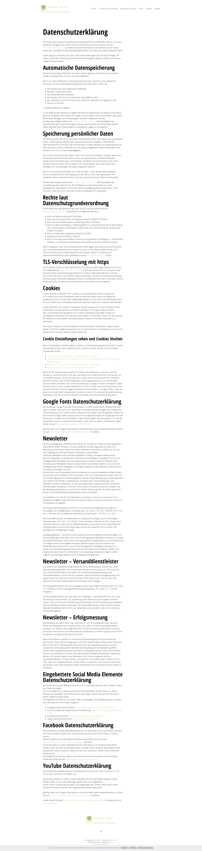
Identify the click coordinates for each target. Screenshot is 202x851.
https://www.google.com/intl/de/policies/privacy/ (69, 432)
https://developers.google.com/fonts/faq (72, 424)
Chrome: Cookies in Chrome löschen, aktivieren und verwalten (74, 364)
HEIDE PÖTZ (113, 840)
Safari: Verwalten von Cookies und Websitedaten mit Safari (72, 356)
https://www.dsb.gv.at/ (96, 255)
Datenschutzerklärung (145, 848)
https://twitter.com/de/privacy (85, 719)
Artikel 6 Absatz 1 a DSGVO (85, 182)
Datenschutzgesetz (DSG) (53, 47)
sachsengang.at (49, 803)
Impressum (96, 844)
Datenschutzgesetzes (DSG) (54, 211)
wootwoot (111, 842)
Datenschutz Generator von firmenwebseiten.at (83, 800)
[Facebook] (101, 831)
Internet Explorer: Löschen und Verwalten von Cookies (70, 367)
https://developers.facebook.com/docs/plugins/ (63, 742)
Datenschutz (105, 844)
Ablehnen (133, 848)
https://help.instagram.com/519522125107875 (95, 707)
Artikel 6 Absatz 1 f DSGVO (84, 121)
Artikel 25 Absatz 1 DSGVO (70, 270)
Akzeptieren (125, 848)
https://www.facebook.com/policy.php (81, 759)
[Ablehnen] (199, 848)
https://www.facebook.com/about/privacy (87, 716)
